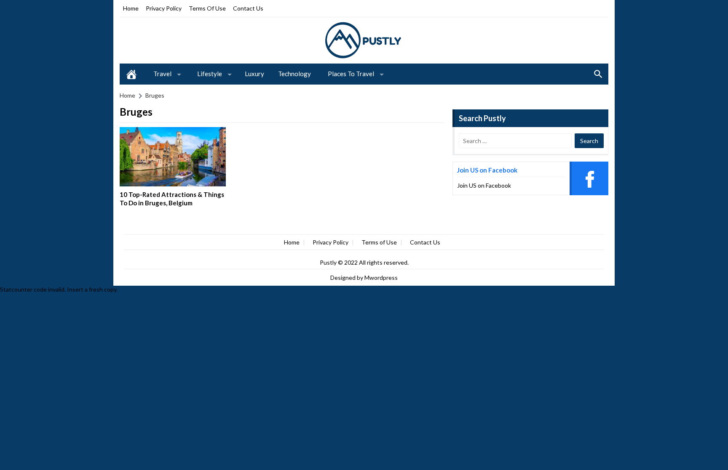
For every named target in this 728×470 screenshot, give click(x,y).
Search (598, 74)
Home (131, 8)
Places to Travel (351, 73)
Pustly (329, 262)
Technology (294, 73)
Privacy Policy (164, 8)
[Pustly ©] (364, 39)
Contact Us (248, 8)
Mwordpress (381, 277)
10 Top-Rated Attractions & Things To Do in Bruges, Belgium (172, 199)
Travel (162, 73)
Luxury (254, 73)
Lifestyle (209, 73)
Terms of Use (207, 8)
